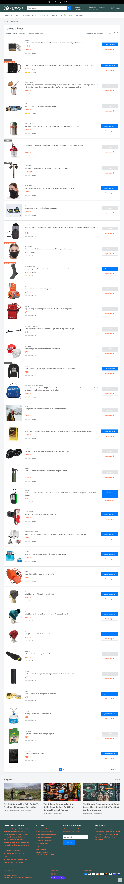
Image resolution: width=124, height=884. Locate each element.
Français (7, 871)
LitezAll (27, 490)
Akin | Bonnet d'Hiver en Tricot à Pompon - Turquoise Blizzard (46, 614)
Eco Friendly (44, 15)
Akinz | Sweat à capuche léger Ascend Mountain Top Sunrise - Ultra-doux (50, 369)
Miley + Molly (29, 185)
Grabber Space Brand (31, 531)
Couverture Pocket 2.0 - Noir (34, 754)
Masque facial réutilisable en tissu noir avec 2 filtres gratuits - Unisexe (49, 249)
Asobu (27, 468)
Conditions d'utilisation (44, 841)
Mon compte (93, 9)
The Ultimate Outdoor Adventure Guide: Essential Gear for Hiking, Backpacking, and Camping (58, 807)
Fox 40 (26, 571)
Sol (26, 286)
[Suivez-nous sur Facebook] (51, 874)
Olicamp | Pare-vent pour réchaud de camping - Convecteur (45, 554)
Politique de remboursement (46, 835)
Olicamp (27, 225)
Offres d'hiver (14, 21)
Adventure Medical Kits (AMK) (34, 385)
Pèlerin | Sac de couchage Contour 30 (37, 654)
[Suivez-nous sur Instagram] (55, 874)
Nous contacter (41, 849)
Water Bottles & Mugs (29, 15)
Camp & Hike (8, 15)
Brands (54, 15)
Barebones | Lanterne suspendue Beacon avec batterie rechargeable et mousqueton (54, 145)
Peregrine (28, 651)
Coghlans (28, 731)
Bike (17, 15)
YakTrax (27, 449)
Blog (70, 15)
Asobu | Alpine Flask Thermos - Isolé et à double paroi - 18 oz (46, 471)
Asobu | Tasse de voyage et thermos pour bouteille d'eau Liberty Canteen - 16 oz (52, 674)
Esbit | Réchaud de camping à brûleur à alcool (40, 694)
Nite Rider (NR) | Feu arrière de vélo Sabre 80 (40, 514)
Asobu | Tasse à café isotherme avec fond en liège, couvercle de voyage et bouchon (53, 43)
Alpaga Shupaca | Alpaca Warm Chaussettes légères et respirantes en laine (50, 269)
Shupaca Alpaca (30, 266)
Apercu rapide (109, 49)
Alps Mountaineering (31, 326)
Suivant (113, 769)
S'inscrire (69, 842)
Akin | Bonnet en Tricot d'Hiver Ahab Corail (39, 634)
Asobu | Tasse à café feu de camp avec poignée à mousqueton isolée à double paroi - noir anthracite (59, 66)
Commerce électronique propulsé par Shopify (18, 877)
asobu (27, 40)
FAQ (37, 846)
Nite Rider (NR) (29, 512)
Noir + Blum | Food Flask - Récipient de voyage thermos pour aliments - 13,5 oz (52, 126)
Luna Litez (28, 346)
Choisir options (110, 44)
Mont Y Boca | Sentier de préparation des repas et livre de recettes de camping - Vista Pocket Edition (59, 431)
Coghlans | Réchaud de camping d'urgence (39, 734)
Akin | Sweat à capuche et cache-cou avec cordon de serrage (45, 409)
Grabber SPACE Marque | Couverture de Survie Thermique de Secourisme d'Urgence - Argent (57, 534)
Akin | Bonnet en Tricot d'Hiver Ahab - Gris (39, 594)
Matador (28, 751)
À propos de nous (42, 844)
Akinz (26, 205)
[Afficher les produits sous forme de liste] (114, 33)
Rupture (110, 86)
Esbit (26, 691)
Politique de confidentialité (45, 832)
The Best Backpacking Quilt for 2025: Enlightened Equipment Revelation (21, 806)
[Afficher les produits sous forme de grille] (117, 33)
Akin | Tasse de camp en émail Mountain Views (41, 208)
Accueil (6, 21)
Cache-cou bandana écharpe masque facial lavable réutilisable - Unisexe (49, 188)
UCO (26, 104)
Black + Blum (29, 82)
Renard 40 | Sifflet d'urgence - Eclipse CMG (39, 574)
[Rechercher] (69, 8)
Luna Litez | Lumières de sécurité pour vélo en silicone (43, 349)
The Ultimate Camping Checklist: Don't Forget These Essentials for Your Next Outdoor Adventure (101, 807)
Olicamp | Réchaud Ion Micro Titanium (38, 714)
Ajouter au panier (109, 65)
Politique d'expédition (43, 838)
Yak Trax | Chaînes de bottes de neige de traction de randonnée (47, 451)
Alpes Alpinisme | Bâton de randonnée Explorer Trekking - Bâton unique (50, 329)
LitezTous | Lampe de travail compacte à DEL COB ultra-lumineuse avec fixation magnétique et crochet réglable (60, 494)
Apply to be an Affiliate (43, 829)
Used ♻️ (63, 15)
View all (118, 780)
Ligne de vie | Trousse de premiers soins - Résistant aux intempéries (48, 309)
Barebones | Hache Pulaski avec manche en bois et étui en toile (46, 168)
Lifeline (27, 306)
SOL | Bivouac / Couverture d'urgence (38, 289)
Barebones (28, 143)
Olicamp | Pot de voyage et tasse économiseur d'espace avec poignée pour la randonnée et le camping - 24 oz (61, 228)
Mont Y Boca (29, 429)
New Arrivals (79, 15)
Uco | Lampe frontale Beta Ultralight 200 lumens (41, 106)
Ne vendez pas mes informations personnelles (45, 853)
